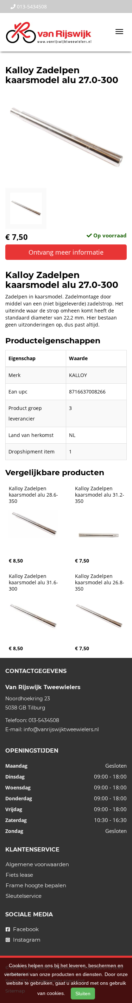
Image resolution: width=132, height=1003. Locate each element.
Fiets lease (19, 874)
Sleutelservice (24, 896)
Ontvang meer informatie (66, 252)
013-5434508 (31, 6)
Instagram (26, 939)
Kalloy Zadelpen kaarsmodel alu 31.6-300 (33, 582)
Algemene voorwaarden (37, 864)
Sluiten (82, 993)
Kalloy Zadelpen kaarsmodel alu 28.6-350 (33, 494)
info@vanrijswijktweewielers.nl (61, 729)
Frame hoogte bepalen (36, 885)
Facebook (25, 929)
